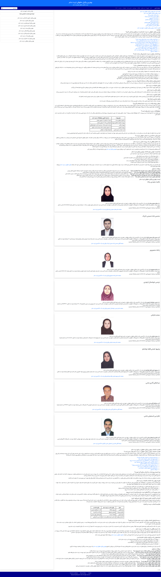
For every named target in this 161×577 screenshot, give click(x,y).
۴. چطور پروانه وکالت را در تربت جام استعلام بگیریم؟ (146, 43)
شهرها (147, 8)
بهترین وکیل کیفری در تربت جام (27, 20)
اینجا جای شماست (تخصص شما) (26, 13)
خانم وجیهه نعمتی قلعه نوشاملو (151, 22)
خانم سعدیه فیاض (154, 21)
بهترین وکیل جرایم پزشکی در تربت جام (26, 33)
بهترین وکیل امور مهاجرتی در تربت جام (27, 23)
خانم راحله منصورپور (154, 18)
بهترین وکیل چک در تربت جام (26, 35)
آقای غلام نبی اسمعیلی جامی (152, 25)
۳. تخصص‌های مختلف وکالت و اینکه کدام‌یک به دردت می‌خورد (144, 42)
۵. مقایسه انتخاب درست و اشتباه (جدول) (149, 463)
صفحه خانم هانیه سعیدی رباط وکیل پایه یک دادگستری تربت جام (107, 209)
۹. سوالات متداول (154, 51)
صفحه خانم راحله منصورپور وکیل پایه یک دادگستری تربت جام (107, 275)
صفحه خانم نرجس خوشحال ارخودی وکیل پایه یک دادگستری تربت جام (107, 308)
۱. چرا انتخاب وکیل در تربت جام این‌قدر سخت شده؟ (147, 39)
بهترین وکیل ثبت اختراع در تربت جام (27, 38)
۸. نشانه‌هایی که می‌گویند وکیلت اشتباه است (148, 468)
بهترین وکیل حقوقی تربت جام (99, 546)
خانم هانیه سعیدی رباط (153, 15)
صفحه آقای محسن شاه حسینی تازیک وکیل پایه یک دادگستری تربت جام (107, 243)
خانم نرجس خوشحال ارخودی (151, 19)
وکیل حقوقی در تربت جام (65, 164)
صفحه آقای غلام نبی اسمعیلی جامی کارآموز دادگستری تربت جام (107, 443)
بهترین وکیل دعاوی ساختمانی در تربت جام (27, 17)
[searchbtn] (2, 8)
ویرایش (134, 8)
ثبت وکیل (143, 8)
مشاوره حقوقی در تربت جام (118, 534)
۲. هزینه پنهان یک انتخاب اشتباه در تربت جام (148, 459)
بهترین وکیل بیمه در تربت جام (26, 28)
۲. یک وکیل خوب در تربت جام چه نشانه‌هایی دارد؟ (147, 40)
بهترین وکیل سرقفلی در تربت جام (27, 41)
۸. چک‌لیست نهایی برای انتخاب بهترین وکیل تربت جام (146, 49)
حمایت (120, 8)
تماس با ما (129, 8)
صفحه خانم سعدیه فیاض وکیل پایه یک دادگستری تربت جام (107, 342)
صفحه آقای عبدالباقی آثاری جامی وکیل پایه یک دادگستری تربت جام (107, 409)
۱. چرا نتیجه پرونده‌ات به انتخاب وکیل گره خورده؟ (147, 457)
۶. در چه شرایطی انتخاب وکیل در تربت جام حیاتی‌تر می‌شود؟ (145, 465)
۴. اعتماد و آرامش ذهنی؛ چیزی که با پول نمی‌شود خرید (146, 462)
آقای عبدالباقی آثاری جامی (152, 24)
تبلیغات (124, 8)
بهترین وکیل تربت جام (111, 149)
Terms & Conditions (74, 572)
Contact (89, 572)
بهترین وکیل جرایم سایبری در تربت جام (26, 25)
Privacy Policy (83, 572)
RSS (116, 8)
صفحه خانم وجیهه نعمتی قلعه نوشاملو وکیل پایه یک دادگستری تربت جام (107, 376)
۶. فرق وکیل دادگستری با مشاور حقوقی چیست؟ (147, 46)
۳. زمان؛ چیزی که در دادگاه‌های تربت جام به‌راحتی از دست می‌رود (144, 460)
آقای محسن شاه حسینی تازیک (151, 16)
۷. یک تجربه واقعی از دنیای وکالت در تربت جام (148, 466)
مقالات (138, 8)
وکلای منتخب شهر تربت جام (27, 11)
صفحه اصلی (157, 8)
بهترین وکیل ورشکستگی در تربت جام (27, 30)
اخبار (151, 8)
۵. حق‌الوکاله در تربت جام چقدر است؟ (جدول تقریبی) (146, 45)
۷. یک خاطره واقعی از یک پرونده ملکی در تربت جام (147, 48)
